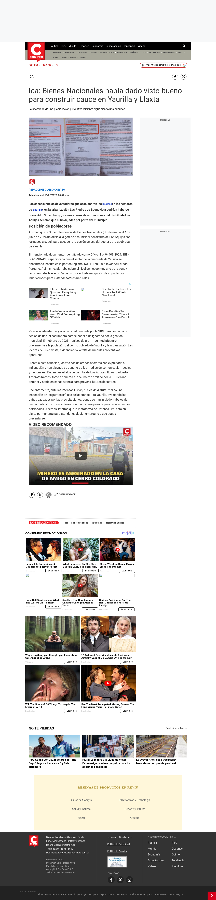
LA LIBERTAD (154, 52)
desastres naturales (115, 523)
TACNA (73, 57)
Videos (141, 46)
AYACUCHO (70, 52)
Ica (31, 76)
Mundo (72, 46)
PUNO (64, 57)
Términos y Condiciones (119, 837)
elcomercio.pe (46, 894)
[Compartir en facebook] (175, 77)
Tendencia (129, 46)
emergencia (97, 523)
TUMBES (83, 57)
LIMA (180, 52)
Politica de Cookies (117, 851)
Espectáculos (113, 46)
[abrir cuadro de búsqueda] (184, 46)
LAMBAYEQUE (169, 52)
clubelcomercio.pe (69, 894)
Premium (177, 866)
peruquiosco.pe (163, 894)
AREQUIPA (57, 52)
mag (178, 894)
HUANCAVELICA (107, 52)
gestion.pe (90, 894)
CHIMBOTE (82, 52)
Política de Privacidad (118, 844)
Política (54, 46)
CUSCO (94, 52)
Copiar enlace (67, 494)
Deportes (84, 46)
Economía (97, 46)
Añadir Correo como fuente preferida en (164, 65)
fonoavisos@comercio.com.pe (73, 852)
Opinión (176, 854)
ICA (144, 52)
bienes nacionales (79, 523)
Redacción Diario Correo (47, 189)
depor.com (106, 894)
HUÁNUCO (134, 52)
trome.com (122, 894)
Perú (63, 46)
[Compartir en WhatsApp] (48, 495)
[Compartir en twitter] (183, 77)
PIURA (55, 57)
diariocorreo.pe (141, 894)
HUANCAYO (122, 52)
